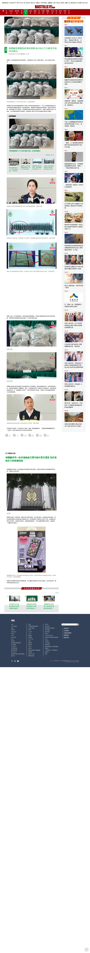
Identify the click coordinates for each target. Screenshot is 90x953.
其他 (69, 12)
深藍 (12, 628)
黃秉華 (30, 637)
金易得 (47, 641)
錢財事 (35, 12)
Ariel (12, 624)
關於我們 (66, 637)
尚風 (29, 641)
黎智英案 (17, 12)
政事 (21, 12)
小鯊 (29, 633)
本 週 (73, 21)
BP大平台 (20, 3)
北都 (6, 12)
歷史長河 (74, 3)
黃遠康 (13, 641)
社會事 (25, 12)
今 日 (67, 21)
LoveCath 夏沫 (49, 635)
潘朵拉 (30, 644)
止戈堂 (30, 631)
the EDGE (27, 3)
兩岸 (56, 12)
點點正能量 (14, 650)
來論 (46, 654)
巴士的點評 (14, 626)
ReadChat (13, 652)
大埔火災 (11, 12)
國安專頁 (5, 3)
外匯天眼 (47, 631)
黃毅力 (47, 633)
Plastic (58, 3)
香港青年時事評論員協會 (51, 637)
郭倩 (29, 630)
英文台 (33, 3)
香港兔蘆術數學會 (16, 642)
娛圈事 (50, 3)
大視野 (52, 12)
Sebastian (13, 631)
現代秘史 (47, 626)
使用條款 (66, 630)
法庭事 (30, 12)
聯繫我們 (66, 635)
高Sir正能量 (31, 628)
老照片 (30, 648)
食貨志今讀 (31, 654)
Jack (46, 639)
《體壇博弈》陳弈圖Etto (51, 650)
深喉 (29, 624)
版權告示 (66, 628)
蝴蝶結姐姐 (31, 655)
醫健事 (47, 12)
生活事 (79, 3)
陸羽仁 (13, 633)
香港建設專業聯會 (50, 628)
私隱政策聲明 (67, 633)
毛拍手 (47, 624)
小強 (12, 635)
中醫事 (43, 12)
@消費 (60, 12)
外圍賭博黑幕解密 (33, 626)
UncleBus (13, 646)
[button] (51, 155)
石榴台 (38, 3)
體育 (62, 3)
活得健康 (13, 644)
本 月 (80, 21)
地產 (39, 12)
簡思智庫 (47, 644)
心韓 (54, 3)
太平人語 (30, 639)
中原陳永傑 (14, 648)
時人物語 (47, 630)
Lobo (12, 639)
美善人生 (67, 3)
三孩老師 (47, 642)
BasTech (85, 3)
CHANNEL (43, 3)
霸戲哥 (30, 635)
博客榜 (65, 12)
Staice (30, 646)
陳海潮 (47, 652)
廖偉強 (30, 642)
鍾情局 (13, 630)
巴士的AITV (12, 3)
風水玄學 (13, 637)
